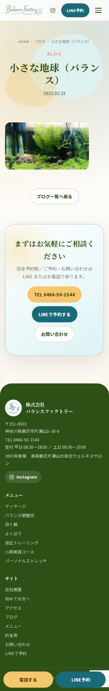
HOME (23, 41)
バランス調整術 (19, 515)
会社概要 (13, 589)
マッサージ (15, 506)
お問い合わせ (54, 334)
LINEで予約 (16, 653)
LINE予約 (75, 10)
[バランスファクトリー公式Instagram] (52, 10)
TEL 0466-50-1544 (54, 294)
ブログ (40, 41)
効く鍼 (11, 524)
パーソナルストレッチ (26, 561)
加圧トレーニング (22, 542)
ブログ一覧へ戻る (54, 196)
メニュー (13, 626)
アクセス (13, 608)
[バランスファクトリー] (23, 10)
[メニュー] (98, 10)
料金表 (11, 635)
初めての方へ (17, 598)
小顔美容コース (19, 552)
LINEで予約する (55, 314)
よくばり (13, 533)
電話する (28, 679)
